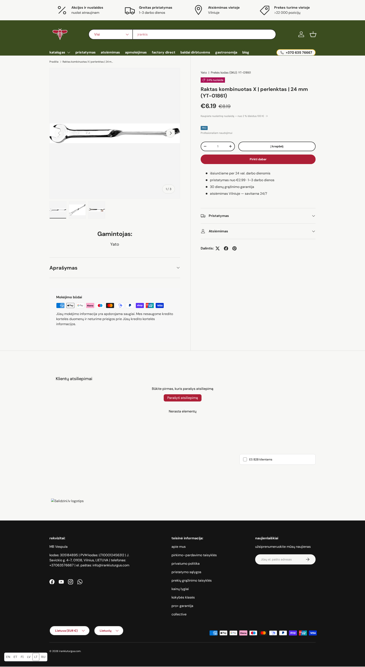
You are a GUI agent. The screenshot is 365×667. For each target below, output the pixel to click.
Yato (204, 72)
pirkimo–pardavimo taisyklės (194, 555)
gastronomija (226, 52)
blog (245, 52)
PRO (204, 127)
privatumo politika (186, 563)
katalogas (57, 52)
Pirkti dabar (258, 159)
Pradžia (54, 61)
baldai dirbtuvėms (195, 52)
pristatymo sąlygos (186, 572)
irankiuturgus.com (70, 651)
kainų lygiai (180, 589)
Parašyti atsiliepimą (182, 398)
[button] (313, 34)
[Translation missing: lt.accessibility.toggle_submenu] (68, 52)
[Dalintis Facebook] (226, 248)
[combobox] (182, 34)
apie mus (179, 546)
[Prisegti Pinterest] (234, 248)
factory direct (163, 52)
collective (179, 614)
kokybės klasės (183, 597)
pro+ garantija (182, 606)
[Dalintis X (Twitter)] (217, 248)
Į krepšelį (277, 146)
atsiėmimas (110, 52)
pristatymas (85, 52)
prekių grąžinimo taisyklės (192, 580)
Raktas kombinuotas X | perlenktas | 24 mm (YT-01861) (88, 61)
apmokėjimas (136, 52)
